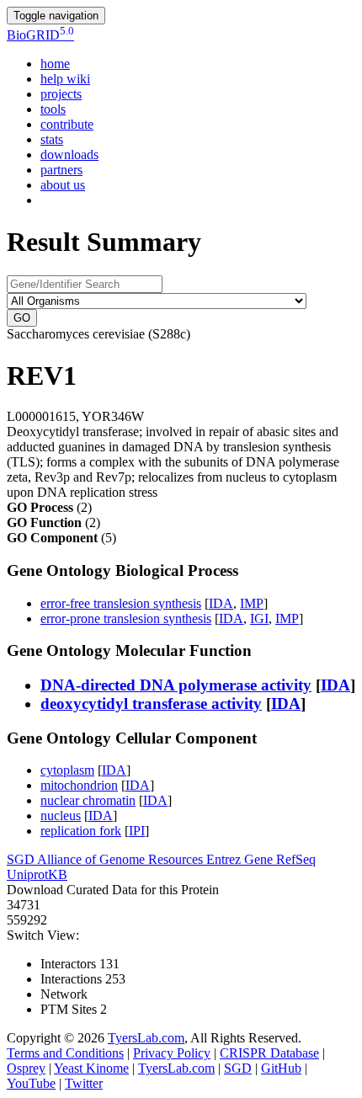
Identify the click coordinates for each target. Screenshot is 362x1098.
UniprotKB (37, 874)
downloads (69, 154)
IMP (252, 603)
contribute (66, 124)
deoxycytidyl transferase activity (151, 703)
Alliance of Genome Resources (121, 859)
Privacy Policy (171, 1053)
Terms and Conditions (65, 1053)
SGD (22, 859)
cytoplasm (67, 770)
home (55, 63)
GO (21, 318)
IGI (259, 618)
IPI (137, 831)
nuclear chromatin (88, 800)
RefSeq (296, 859)
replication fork (80, 831)
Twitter (84, 1083)
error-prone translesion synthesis (125, 618)
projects (61, 94)
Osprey (26, 1068)
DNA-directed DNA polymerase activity (175, 685)
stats (51, 139)
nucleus (60, 815)
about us (62, 185)
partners (61, 170)
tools (53, 109)
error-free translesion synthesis (120, 603)
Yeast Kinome (91, 1068)
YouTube (31, 1083)
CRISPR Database (269, 1053)
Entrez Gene (241, 859)
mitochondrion (79, 785)
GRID (40, 35)
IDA (221, 603)
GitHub (281, 1068)
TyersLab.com (146, 1038)
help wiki (65, 79)
